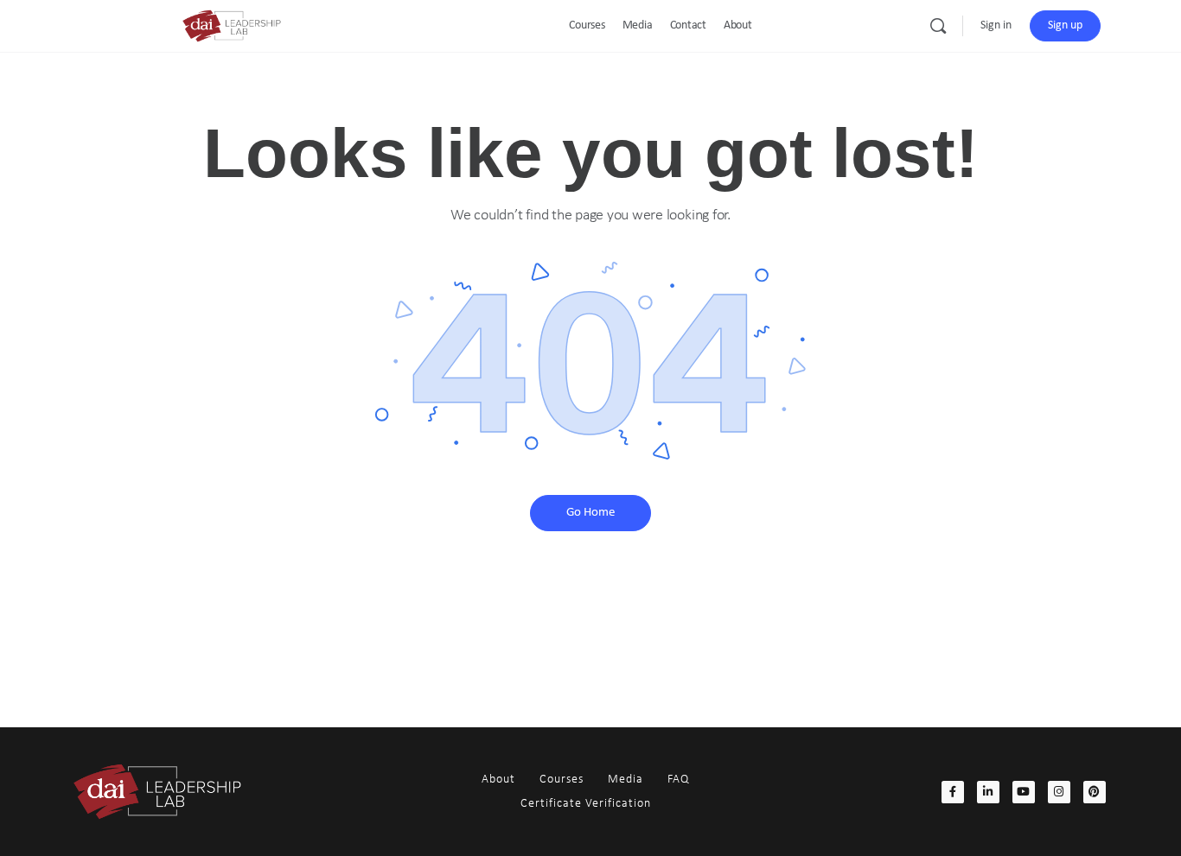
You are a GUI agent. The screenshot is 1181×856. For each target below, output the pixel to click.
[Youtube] (1023, 792)
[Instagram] (1059, 792)
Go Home (590, 512)
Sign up (1065, 25)
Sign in (996, 25)
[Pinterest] (1094, 792)
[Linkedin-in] (988, 792)
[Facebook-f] (953, 792)
